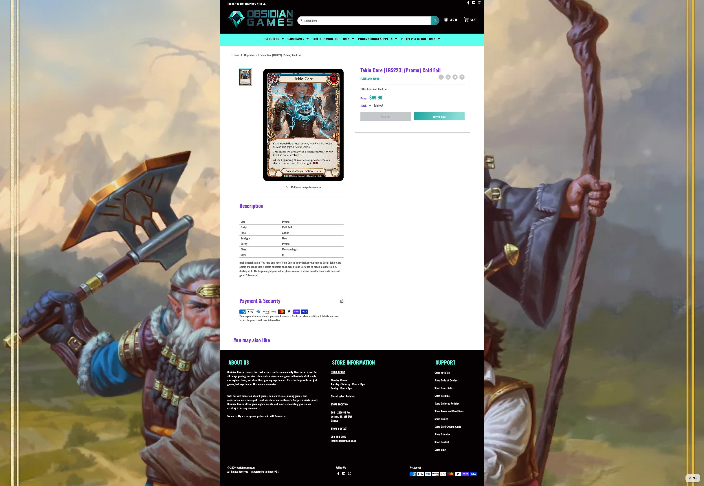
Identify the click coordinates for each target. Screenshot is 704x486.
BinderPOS (273, 471)
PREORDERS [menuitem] (271, 39)
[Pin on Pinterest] (448, 77)
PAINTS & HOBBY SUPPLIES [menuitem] (375, 39)
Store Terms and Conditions (449, 411)
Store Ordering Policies (446, 403)
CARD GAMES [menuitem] (295, 39)
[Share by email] (462, 77)
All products (250, 55)
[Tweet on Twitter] (455, 77)
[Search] (435, 20)
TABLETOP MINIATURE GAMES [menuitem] (330, 39)
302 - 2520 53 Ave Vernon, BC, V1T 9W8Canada (341, 416)
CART (473, 19)
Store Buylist (441, 419)
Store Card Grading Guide (447, 426)
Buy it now (439, 116)
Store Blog (440, 450)
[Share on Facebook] (441, 77)
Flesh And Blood (370, 78)
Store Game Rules (443, 388)
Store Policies (442, 396)
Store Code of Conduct (446, 380)
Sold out (386, 116)
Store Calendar (442, 434)
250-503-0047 (338, 436)
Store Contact (441, 442)
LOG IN (454, 19)
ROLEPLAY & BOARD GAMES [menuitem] (418, 39)
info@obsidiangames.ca (343, 441)
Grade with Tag (442, 372)
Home (237, 55)
